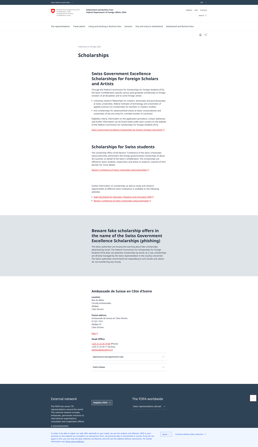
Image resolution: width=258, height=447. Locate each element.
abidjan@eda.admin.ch (102, 349)
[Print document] (200, 34)
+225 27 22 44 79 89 (101, 343)
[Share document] (205, 34)
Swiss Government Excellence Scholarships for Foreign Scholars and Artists (127, 129)
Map (94, 333)
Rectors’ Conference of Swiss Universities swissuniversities (119, 170)
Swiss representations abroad (147, 406)
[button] (60, 26)
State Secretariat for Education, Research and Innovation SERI (122, 197)
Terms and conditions (74, 441)
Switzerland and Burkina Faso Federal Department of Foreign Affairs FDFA (106, 11)
